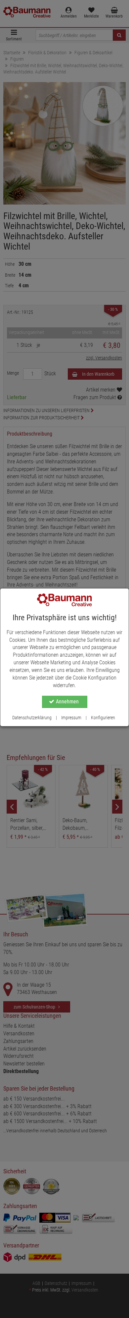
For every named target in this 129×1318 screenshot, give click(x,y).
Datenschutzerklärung (32, 717)
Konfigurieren (103, 717)
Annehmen (67, 701)
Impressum (71, 717)
